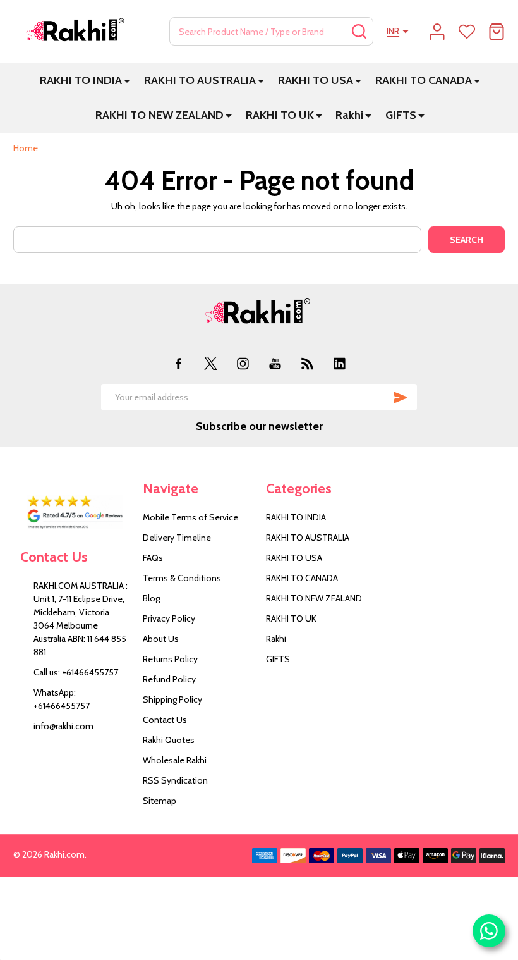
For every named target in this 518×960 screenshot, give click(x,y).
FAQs (153, 557)
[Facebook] (178, 363)
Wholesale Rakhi (175, 760)
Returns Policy (170, 659)
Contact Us (165, 719)
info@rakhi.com (63, 726)
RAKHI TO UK (280, 115)
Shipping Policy (172, 699)
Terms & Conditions (182, 578)
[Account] (437, 31)
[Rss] (307, 363)
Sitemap (159, 800)
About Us (161, 638)
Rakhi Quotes (169, 740)
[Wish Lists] (467, 31)
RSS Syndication (175, 780)
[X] (211, 363)
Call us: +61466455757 (75, 672)
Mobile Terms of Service (190, 517)
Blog (151, 598)
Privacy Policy (169, 618)
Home (25, 148)
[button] (75, 511)
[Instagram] (243, 363)
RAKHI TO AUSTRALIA (200, 80)
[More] (127, 80)
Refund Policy (169, 679)
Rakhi (349, 115)
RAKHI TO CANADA (423, 80)
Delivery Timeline (177, 537)
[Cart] (496, 31)
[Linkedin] (339, 363)
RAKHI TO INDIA (81, 80)
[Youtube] (275, 363)
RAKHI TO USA (315, 80)
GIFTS (400, 115)
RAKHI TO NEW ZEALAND (159, 115)
